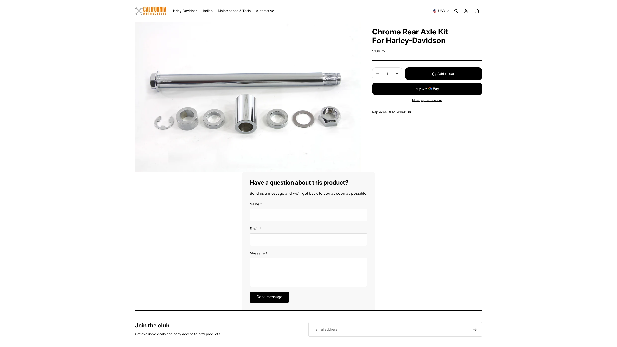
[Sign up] (475, 329)
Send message (269, 297)
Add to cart (446, 74)
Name (256, 204)
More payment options (427, 100)
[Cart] (476, 11)
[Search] (456, 11)
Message (258, 253)
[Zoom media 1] (248, 97)
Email (255, 229)
